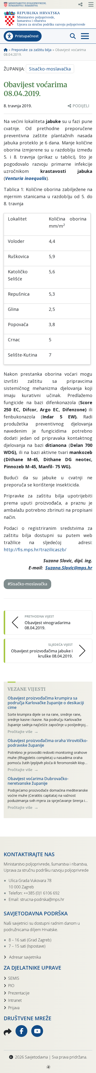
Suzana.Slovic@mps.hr (68, 568)
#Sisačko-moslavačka (27, 584)
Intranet (15, 1000)
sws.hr (48, 1066)
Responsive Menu (80, 4)
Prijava (13, 1007)
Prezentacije (19, 993)
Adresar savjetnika (24, 957)
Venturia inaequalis (26, 178)
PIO (11, 985)
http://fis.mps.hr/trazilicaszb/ (35, 549)
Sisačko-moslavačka (50, 69)
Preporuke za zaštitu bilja (31, 49)
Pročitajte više (20, 731)
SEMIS (13, 978)
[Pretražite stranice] (72, 36)
